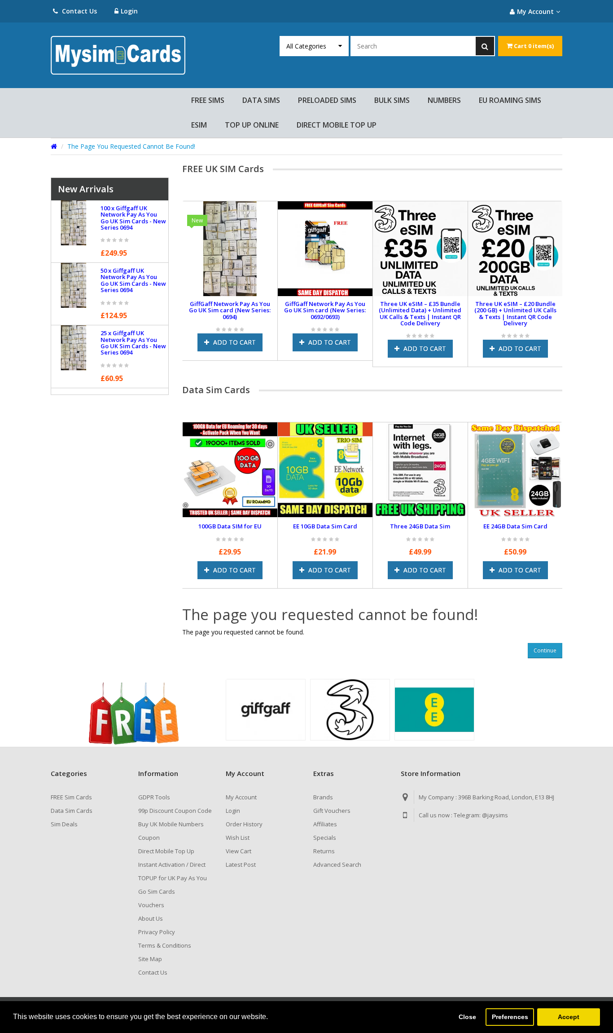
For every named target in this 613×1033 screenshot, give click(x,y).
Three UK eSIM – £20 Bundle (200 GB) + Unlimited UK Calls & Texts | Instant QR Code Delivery (515, 313)
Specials (324, 837)
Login (129, 11)
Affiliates (325, 824)
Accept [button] (568, 1016)
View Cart (238, 851)
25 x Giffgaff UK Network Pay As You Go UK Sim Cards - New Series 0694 (133, 342)
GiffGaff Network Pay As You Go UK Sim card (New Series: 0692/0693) (325, 310)
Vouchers (151, 905)
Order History (244, 824)
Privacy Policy (156, 932)
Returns (324, 851)
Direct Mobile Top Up (166, 851)
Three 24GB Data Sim (420, 526)
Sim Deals (64, 824)
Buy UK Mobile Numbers (171, 824)
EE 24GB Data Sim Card (515, 526)
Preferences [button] (510, 1016)
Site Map (150, 959)
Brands (323, 797)
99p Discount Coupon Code (175, 811)
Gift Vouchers (331, 811)
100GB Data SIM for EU (230, 526)
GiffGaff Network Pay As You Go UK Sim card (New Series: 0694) (230, 310)
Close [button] (467, 1016)
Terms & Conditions (164, 945)
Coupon (149, 837)
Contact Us (78, 11)
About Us (150, 918)
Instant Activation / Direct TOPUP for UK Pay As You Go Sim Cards (172, 878)
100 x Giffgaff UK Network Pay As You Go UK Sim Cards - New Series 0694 (133, 217)
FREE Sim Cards (71, 797)
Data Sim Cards (71, 811)
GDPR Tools (154, 797)
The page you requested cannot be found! (131, 146)
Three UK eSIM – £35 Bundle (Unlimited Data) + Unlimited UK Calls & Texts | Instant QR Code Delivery (420, 313)
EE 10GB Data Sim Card (325, 526)
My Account (241, 797)
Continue (545, 650)
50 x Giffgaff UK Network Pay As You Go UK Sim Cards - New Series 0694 (133, 280)
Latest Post (241, 864)
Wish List (238, 837)
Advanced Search (337, 864)
